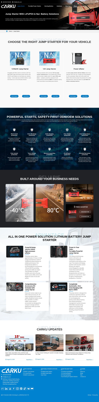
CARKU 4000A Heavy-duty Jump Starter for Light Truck (20, 59)
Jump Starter (21, 6)
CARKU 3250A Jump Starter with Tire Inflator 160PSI (79, 62)
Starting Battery (48, 6)
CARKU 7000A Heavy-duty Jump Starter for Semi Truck (20, 54)
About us (67, 6)
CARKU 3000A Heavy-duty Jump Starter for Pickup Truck (20, 66)
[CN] (97, 2)
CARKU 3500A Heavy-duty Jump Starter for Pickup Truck (20, 62)
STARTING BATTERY (67, 368)
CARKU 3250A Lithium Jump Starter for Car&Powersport (49, 65)
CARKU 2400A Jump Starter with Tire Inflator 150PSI (79, 58)
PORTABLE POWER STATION (49, 368)
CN (95, 2)
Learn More (26, 96)
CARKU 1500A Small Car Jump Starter (49, 62)
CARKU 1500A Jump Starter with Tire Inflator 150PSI (79, 53)
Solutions (59, 6)
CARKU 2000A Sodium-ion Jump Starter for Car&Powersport (49, 57)
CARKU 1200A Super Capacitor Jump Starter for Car (49, 60)
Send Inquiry (14, 96)
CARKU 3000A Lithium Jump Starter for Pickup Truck (20, 52)
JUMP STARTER (27, 368)
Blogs (75, 6)
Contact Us (83, 6)
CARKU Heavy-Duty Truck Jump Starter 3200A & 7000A (20, 56)
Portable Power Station (34, 6)
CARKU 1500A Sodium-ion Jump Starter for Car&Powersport (49, 53)
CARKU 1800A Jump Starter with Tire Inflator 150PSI (79, 60)
